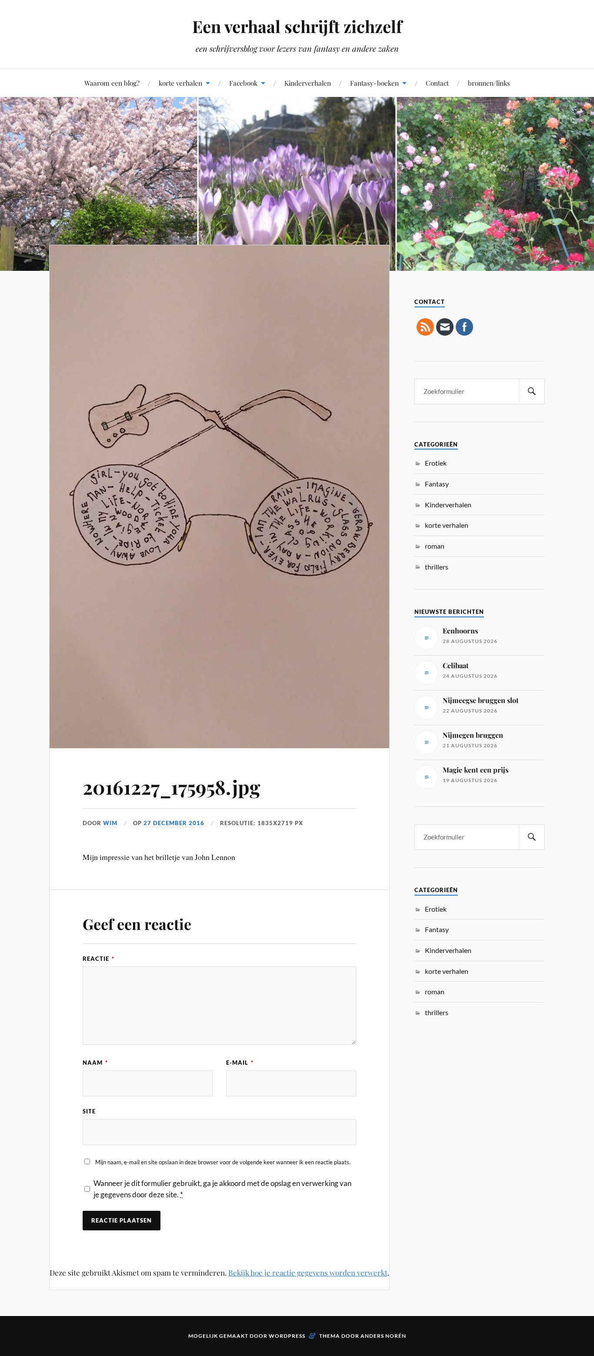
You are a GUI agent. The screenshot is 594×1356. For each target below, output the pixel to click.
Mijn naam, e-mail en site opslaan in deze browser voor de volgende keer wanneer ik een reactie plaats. (222, 1162)
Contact (437, 82)
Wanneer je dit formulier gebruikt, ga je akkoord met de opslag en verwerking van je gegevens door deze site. (222, 1189)
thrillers (436, 567)
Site (89, 1111)
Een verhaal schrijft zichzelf (297, 26)
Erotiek (436, 463)
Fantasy (437, 484)
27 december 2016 (173, 823)
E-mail (240, 1062)
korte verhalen (180, 82)
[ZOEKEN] (532, 391)
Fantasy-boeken (374, 82)
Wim (110, 823)
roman (434, 546)
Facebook (243, 82)
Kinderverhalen (307, 82)
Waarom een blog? (112, 82)
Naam (95, 1062)
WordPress (287, 1336)
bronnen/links (489, 82)
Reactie (98, 958)
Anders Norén (383, 1336)
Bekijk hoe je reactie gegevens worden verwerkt (307, 1272)
